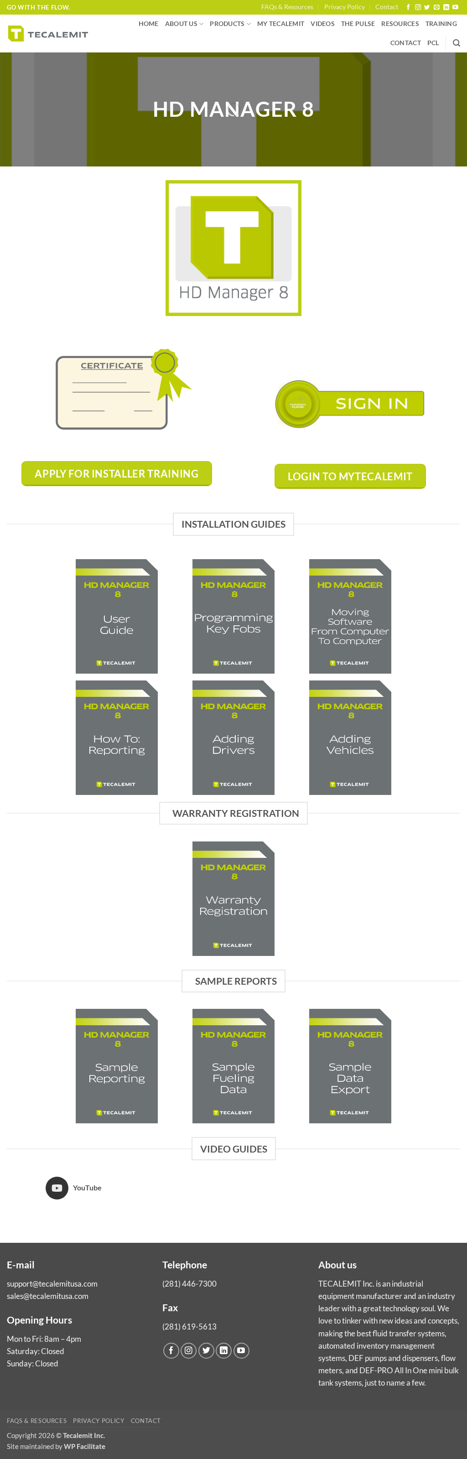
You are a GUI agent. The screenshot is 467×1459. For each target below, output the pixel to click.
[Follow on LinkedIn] (446, 7)
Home (149, 23)
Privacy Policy (344, 6)
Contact (386, 6)
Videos (323, 23)
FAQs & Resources (287, 6)
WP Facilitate (84, 1446)
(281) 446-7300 (189, 1283)
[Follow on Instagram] (418, 7)
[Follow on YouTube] (455, 7)
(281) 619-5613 (189, 1326)
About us (181, 23)
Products (227, 23)
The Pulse (358, 23)
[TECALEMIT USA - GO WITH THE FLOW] (48, 33)
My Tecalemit (280, 23)
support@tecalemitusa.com (52, 1283)
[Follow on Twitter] (427, 7)
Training (441, 23)
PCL (433, 43)
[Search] (456, 43)
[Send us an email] (437, 7)
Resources (400, 23)
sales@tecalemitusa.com (47, 1296)
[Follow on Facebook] (408, 7)
